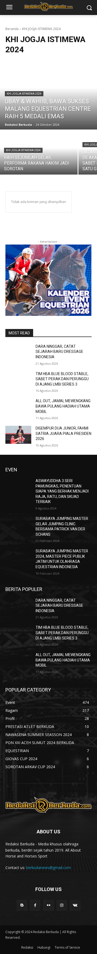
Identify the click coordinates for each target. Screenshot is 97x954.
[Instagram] (62, 905)
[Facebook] (35, 905)
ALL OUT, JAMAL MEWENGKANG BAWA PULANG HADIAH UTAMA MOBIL (63, 406)
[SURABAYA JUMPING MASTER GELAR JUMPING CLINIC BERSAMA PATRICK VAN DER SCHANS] (18, 525)
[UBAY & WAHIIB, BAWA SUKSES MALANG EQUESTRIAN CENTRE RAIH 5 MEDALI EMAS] (48, 95)
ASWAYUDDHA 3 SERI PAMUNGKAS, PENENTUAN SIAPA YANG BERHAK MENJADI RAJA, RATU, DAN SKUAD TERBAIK (62, 491)
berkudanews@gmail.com (48, 867)
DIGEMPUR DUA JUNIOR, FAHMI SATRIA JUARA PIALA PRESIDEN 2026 (63, 433)
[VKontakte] (75, 905)
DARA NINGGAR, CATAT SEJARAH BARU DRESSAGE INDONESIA (59, 351)
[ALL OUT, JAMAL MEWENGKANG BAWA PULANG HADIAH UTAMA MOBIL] (18, 407)
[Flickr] (48, 905)
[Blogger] (22, 905)
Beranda (12, 29)
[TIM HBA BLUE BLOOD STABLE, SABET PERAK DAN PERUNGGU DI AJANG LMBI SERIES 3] (18, 380)
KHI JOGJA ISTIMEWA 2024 (24, 93)
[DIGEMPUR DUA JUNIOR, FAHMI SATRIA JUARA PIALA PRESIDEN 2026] (18, 435)
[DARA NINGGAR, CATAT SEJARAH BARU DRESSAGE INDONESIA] (18, 353)
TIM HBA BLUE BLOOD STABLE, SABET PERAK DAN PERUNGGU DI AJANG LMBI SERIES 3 (62, 379)
